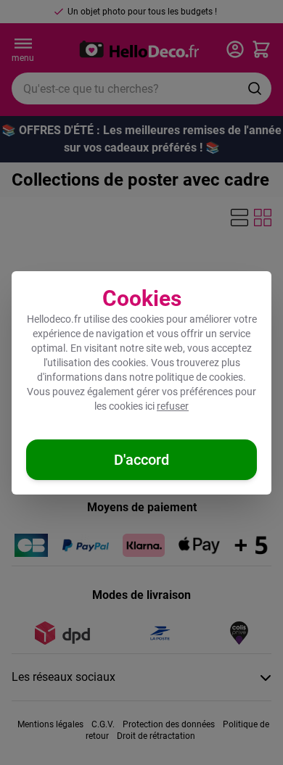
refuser (173, 406)
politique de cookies (199, 377)
